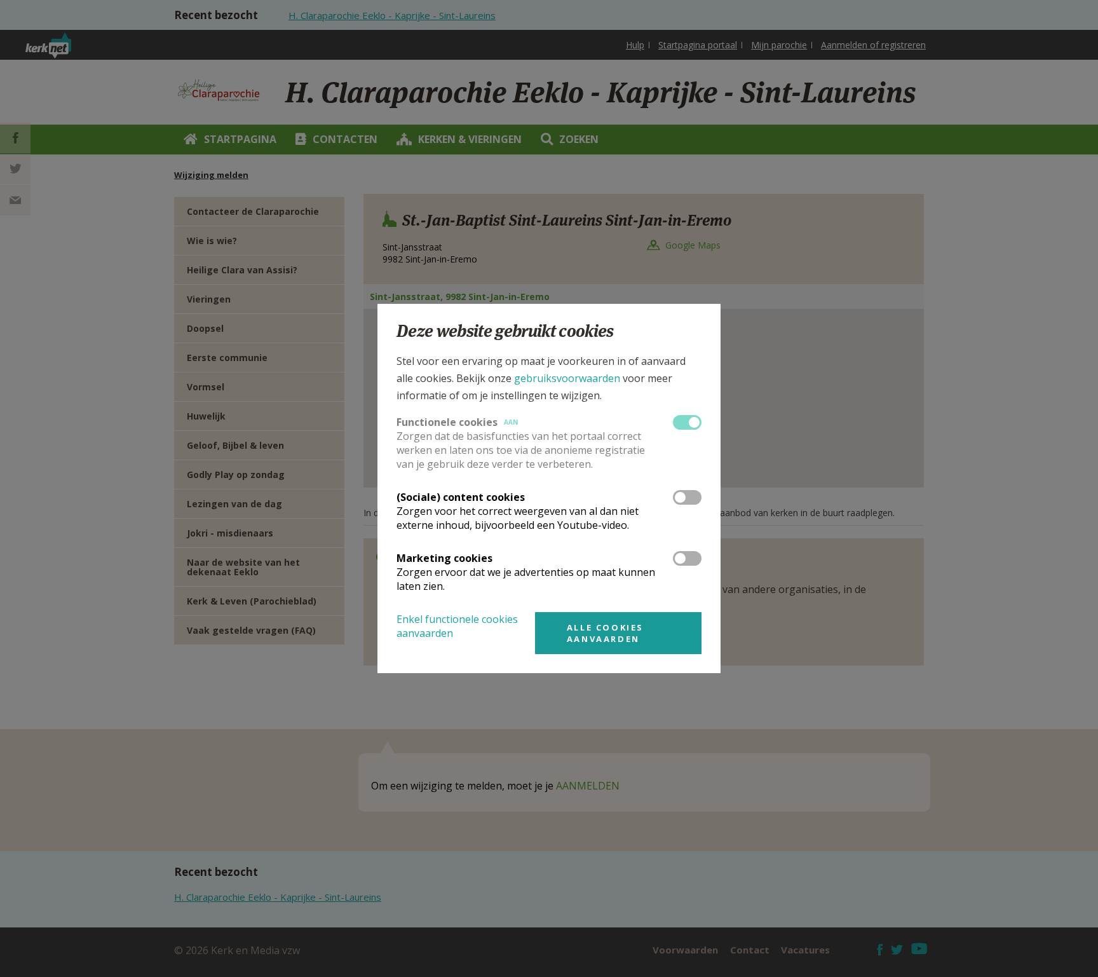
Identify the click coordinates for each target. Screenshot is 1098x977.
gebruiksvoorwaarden (567, 378)
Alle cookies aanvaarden (605, 633)
